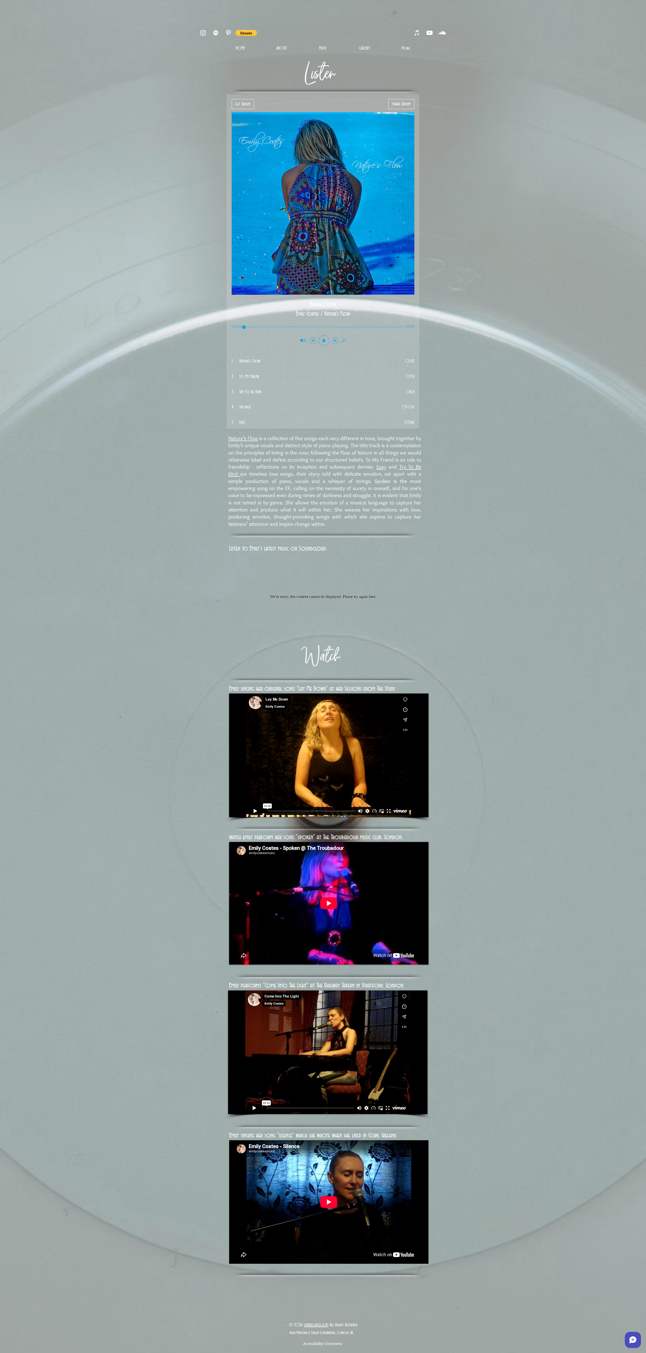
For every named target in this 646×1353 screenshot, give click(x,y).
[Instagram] (203, 33)
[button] (246, 33)
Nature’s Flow (243, 438)
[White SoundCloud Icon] (442, 33)
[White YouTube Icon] (429, 33)
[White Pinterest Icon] (228, 33)
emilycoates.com (316, 1325)
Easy (381, 467)
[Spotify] (216, 33)
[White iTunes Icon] (417, 33)
